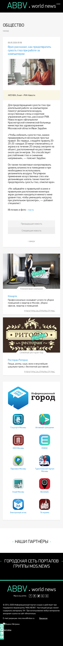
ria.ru (31, 209)
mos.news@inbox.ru (26, 618)
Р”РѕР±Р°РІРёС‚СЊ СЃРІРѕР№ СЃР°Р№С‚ (39, 311)
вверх (32, 241)
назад (6, 30)
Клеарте (12, 296)
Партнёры (7, 630)
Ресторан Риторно (18, 360)
